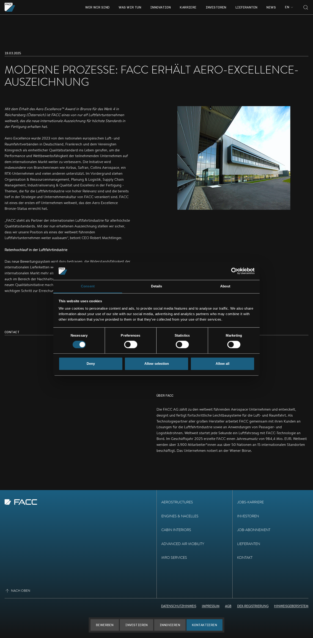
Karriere (188, 7)
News (271, 7)
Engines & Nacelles (179, 516)
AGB (228, 606)
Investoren (216, 7)
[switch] (130, 344)
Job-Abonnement (253, 529)
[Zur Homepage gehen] (10, 7)
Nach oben (20, 591)
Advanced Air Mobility (182, 543)
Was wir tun (130, 7)
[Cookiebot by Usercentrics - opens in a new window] (234, 271)
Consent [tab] (88, 286)
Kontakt (245, 557)
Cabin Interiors (176, 529)
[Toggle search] (305, 7)
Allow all (222, 363)
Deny (91, 363)
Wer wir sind (97, 7)
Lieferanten (247, 7)
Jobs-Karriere (250, 502)
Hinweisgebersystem (291, 606)
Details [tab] (156, 286)
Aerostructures (177, 502)
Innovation (160, 7)
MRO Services (174, 557)
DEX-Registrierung (253, 606)
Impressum (211, 606)
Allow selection (156, 363)
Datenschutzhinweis (178, 606)
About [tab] (225, 286)
